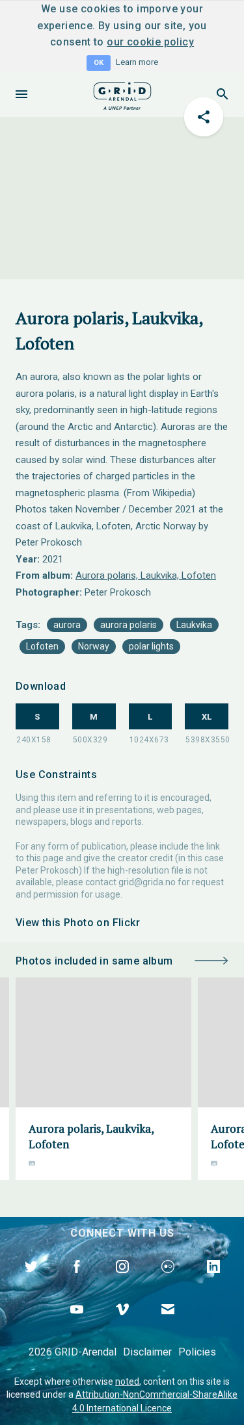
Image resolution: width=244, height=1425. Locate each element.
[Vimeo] (122, 1324)
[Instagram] (122, 1281)
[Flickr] (168, 1281)
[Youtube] (77, 1324)
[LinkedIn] (213, 1281)
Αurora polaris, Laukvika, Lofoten (145, 575)
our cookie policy (150, 42)
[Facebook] (77, 1281)
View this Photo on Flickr (78, 922)
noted (127, 1381)
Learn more (137, 62)
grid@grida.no (147, 882)
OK (98, 62)
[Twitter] (31, 1281)
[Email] (168, 1324)
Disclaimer (147, 1352)
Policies (197, 1352)
